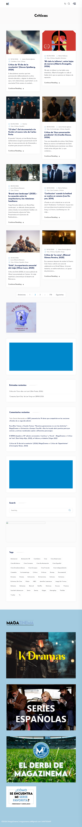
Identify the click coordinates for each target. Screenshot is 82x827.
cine (45, 559)
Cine (18, 61)
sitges (44, 590)
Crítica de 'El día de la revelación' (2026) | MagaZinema (28, 443)
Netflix (40, 586)
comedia (13, 572)
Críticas (23, 61)
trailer (13, 595)
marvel (31, 586)
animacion (14, 559)
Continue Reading (15, 88)
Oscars (57, 586)
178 (50, 295)
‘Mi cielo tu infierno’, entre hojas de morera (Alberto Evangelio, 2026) (59, 64)
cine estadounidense (18, 568)
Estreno (52, 577)
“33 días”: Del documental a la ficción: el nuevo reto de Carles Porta (22, 132)
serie (28, 590)
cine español (56, 563)
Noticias (48, 586)
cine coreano (28, 563)
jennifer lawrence (46, 581)
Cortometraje (24, 572)
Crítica (35, 572)
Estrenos (63, 58)
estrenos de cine (16, 581)
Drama (22, 577)
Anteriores (22, 295)
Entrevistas (42, 577)
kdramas (22, 586)
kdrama (13, 586)
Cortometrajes (54, 129)
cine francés (45, 568)
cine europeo (32, 568)
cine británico (15, 563)
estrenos (61, 577)
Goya (26, 262)
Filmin (27, 581)
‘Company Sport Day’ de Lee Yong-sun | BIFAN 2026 (26, 396)
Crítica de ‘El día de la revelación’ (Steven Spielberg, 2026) (22, 67)
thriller (62, 590)
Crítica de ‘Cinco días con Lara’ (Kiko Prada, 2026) (26, 391)
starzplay (53, 590)
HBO (34, 581)
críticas (43, 572)
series (36, 590)
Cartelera (13, 61)
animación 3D (25, 559)
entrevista (31, 577)
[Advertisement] (41, 357)
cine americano (56, 559)
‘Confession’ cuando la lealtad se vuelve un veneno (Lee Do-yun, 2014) (58, 196)
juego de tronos (61, 581)
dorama (13, 577)
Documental (62, 572)
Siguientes (60, 295)
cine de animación (42, 563)
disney (52, 572)
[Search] (71, 509)
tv (19, 595)
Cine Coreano (54, 190)
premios (66, 586)
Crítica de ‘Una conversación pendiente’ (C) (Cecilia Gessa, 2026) (57, 135)
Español (58, 58)
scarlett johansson (17, 590)
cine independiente (59, 568)
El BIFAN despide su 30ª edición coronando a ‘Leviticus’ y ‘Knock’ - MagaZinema (37, 436)
